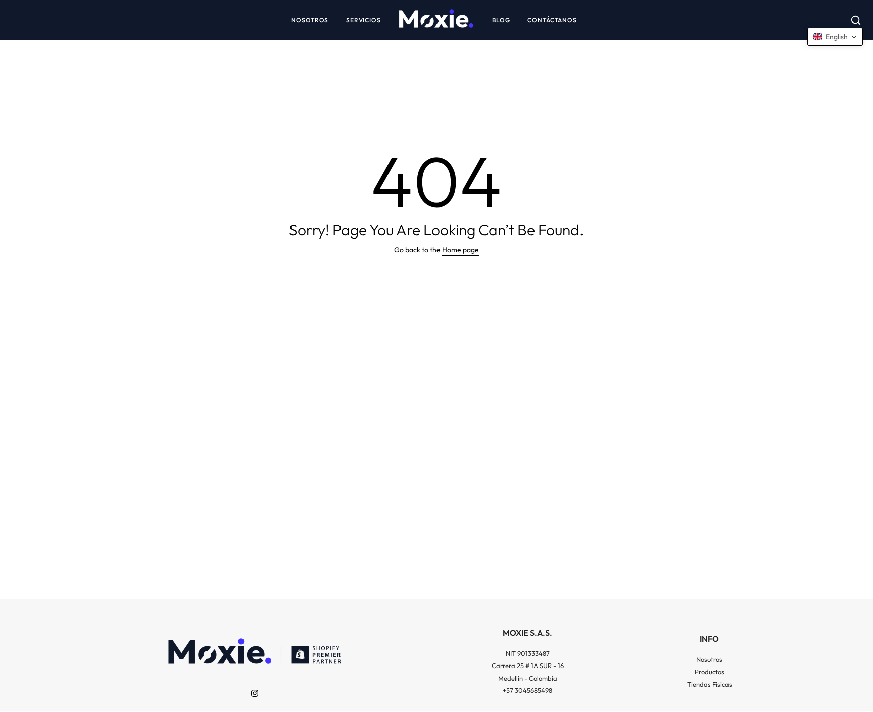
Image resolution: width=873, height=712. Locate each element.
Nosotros (709, 659)
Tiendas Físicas (709, 684)
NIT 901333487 (528, 653)
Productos (709, 672)
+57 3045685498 (527, 690)
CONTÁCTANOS (552, 20)
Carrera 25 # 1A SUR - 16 (528, 665)
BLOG (501, 20)
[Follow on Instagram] (255, 693)
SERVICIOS (363, 20)
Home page (460, 249)
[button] (835, 36)
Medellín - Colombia (527, 678)
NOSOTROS (309, 20)
